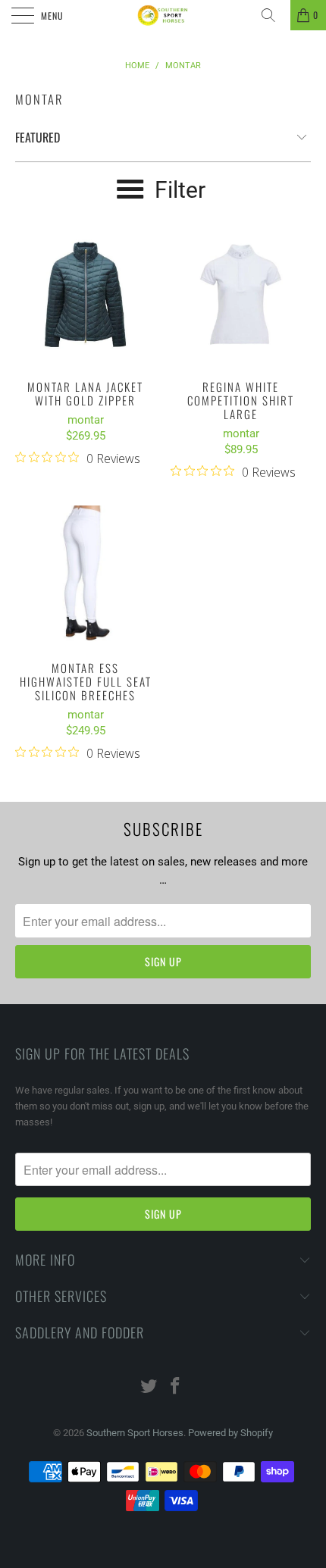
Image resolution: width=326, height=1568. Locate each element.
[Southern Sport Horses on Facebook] (176, 1387)
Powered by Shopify (230, 1432)
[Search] (273, 15)
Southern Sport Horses (134, 1432)
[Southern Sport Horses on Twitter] (149, 1387)
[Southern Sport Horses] (163, 15)
